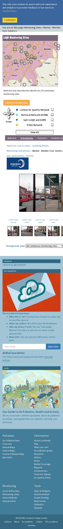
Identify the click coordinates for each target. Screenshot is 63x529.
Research (39, 453)
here (11, 340)
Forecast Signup (42, 474)
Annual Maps (9, 447)
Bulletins (12, 138)
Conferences (41, 470)
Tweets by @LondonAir (14, 264)
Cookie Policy (9, 10)
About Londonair (42, 440)
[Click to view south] (40, 231)
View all (35, 132)
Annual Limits (9, 501)
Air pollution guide (43, 450)
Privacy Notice (51, 521)
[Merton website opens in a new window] (18, 163)
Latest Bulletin (10, 497)
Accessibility (27, 521)
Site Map (31, 525)
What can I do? (41, 447)
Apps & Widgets (42, 490)
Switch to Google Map (17, 102)
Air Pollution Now (11, 440)
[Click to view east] (54, 231)
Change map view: (15, 245)
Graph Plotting (41, 497)
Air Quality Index (42, 477)
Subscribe (53, 346)
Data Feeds (40, 501)
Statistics (42, 138)
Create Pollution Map (13, 453)
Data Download (41, 494)
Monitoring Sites (11, 494)
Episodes (7, 457)
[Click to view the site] (13, 231)
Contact (7, 521)
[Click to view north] (27, 231)
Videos (37, 457)
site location (23, 145)
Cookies (39, 521)
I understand (9, 20)
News (37, 460)
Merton (30, 155)
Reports (38, 467)
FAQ (36, 443)
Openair (38, 507)
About (16, 521)
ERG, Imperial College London (35, 518)
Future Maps (9, 450)
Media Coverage (42, 464)
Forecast (7, 443)
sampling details (40, 145)
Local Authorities (11, 490)
